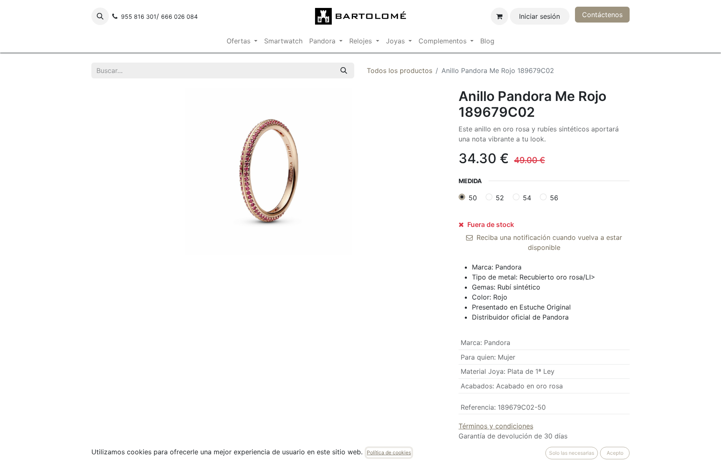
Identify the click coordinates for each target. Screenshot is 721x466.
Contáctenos (602, 14)
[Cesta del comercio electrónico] (499, 16)
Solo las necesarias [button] (571, 453)
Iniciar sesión (539, 16)
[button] (100, 16)
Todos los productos (399, 70)
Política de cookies (389, 452)
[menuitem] (242, 41)
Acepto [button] (615, 453)
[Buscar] (343, 70)
